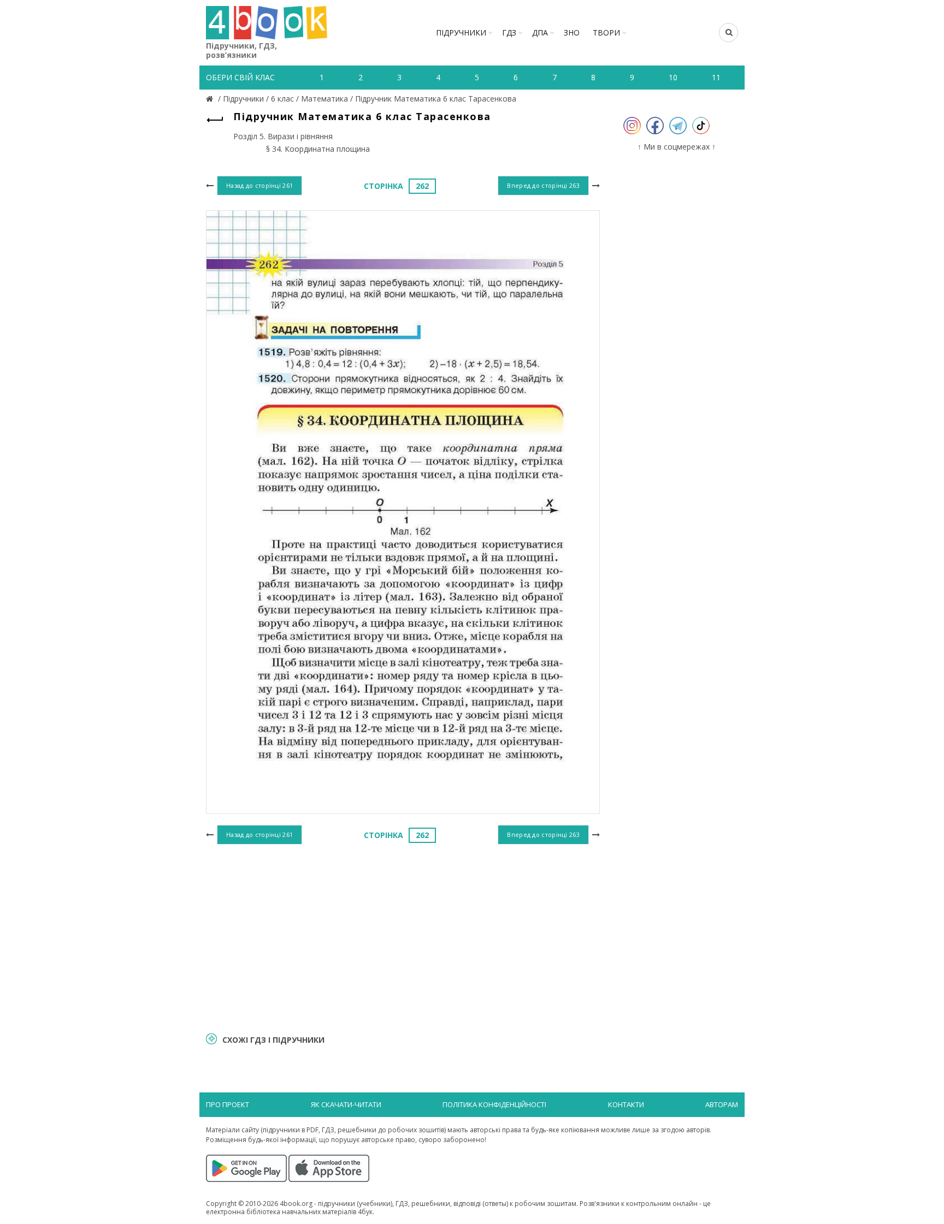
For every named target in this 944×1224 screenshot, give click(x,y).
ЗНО (572, 32)
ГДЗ (509, 32)
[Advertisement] (403, 936)
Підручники (461, 32)
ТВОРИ (606, 32)
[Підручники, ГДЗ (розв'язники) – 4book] (211, 98)
